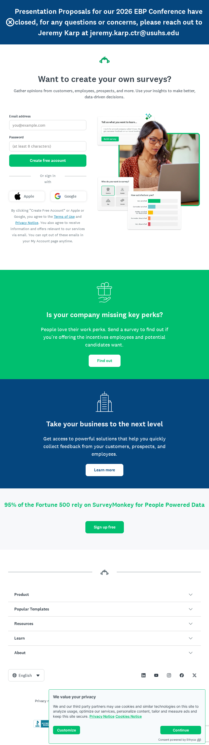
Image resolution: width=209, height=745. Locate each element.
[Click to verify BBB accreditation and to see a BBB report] (44, 726)
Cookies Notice (128, 716)
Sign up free (104, 527)
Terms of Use (64, 216)
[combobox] (26, 675)
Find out (104, 360)
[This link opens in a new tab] (143, 675)
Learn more (104, 470)
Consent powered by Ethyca (177, 739)
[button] (104, 594)
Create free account (48, 160)
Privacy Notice (101, 716)
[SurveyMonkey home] (104, 59)
